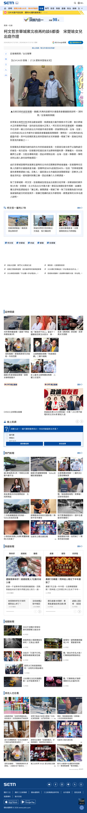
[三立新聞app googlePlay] (28, 802)
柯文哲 (24, 121)
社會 (41, 8)
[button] (75, 3)
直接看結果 (24, 443)
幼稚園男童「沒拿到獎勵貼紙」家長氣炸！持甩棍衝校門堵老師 (16, 717)
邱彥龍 (75, 553)
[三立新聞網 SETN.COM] (5, 8)
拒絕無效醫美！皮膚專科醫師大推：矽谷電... (64, 273)
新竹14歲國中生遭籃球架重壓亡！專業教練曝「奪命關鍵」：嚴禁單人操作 (68, 764)
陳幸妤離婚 (33, 8)
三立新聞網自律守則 (51, 792)
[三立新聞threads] (81, 784)
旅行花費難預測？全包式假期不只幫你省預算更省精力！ (16, 741)
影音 (52, 8)
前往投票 (62, 443)
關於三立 (7, 792)
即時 (10, 8)
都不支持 (12, 441)
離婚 (35, 553)
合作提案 (66, 792)
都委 (12, 136)
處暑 (51, 553)
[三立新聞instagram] (62, 784)
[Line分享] (6, 59)
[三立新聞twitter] (75, 784)
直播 (63, 8)
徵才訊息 (18, 796)
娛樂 (74, 8)
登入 (81, 3)
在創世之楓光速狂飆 (39, 536)
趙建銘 (24, 553)
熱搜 (58, 8)
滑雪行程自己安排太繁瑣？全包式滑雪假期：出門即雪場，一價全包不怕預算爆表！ (43, 717)
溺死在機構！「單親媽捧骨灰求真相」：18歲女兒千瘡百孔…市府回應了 (16, 764)
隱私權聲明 (35, 792)
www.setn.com (25, 807)
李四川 (11, 438)
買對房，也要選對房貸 (56, 265)
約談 (23, 111)
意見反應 (77, 792)
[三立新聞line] (68, 784)
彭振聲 (28, 111)
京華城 (68, 125)
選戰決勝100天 (20, 8)
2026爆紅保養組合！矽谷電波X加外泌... (62, 269)
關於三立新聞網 (21, 792)
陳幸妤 (12, 553)
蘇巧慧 (11, 435)
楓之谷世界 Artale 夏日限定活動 (43, 763)
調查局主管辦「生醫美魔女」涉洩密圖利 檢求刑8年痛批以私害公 (43, 741)
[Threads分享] (6, 64)
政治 (69, 8)
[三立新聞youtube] (49, 784)
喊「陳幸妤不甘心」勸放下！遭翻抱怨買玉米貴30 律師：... (43, 333)
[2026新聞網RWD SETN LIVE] (16, 3)
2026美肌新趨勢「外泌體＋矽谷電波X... (22, 273)
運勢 (63, 553)
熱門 (47, 8)
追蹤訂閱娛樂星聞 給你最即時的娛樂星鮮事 (24, 269)
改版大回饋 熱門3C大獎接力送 (19, 265)
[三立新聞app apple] (11, 802)
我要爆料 (7, 796)
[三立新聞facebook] (56, 784)
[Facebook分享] (6, 54)
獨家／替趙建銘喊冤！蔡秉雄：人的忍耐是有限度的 (69, 717)
